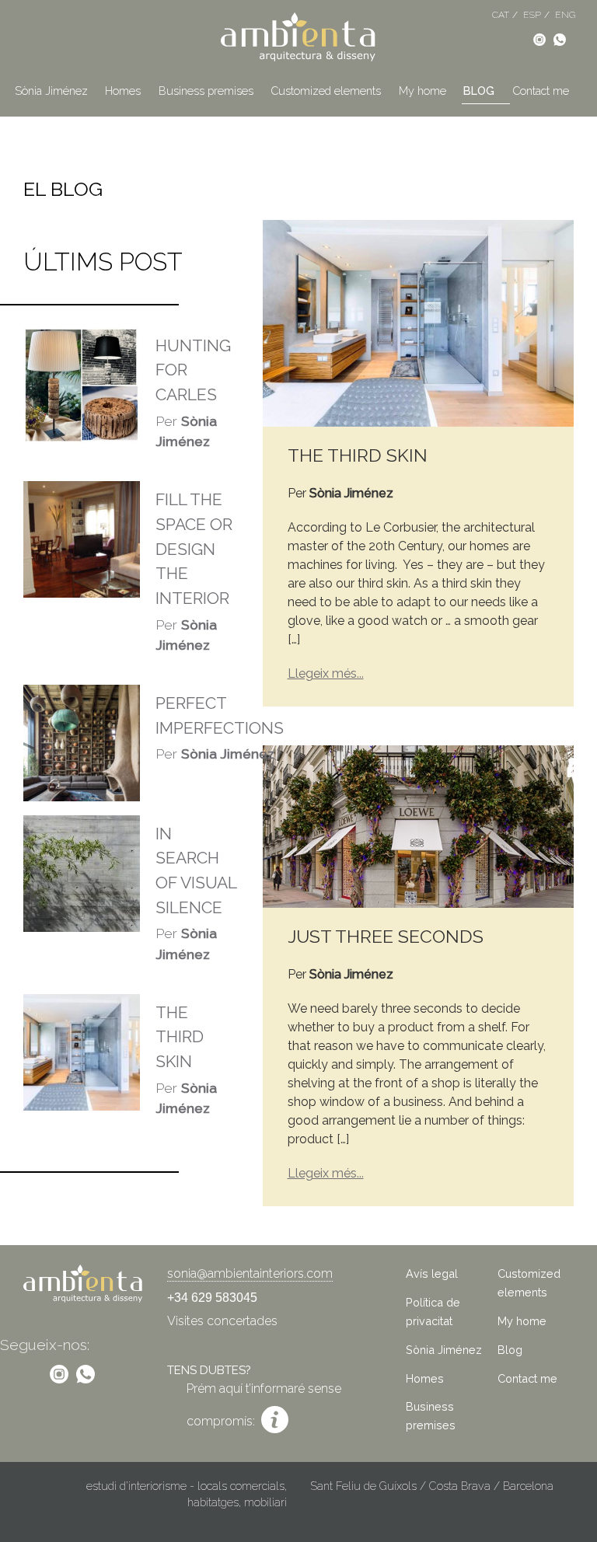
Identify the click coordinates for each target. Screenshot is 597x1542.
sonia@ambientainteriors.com (250, 1273)
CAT (500, 14)
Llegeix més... (326, 673)
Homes (123, 90)
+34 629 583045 (212, 1297)
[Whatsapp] (559, 38)
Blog (478, 90)
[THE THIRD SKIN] (418, 322)
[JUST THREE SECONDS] (418, 825)
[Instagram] (539, 38)
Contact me (540, 90)
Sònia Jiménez (51, 90)
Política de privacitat (433, 1311)
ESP (532, 14)
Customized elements (326, 90)
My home (422, 90)
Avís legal (432, 1273)
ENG (565, 14)
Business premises (206, 90)
